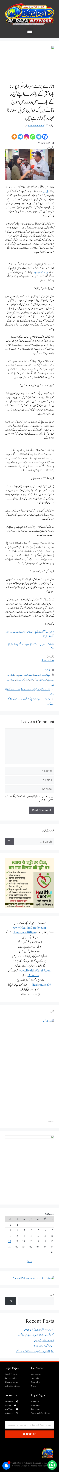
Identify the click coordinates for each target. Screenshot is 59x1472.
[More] (14, 137)
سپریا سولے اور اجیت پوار (41, 272)
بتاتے (26, 675)
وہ (50, 685)
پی (15, 675)
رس (52, 680)
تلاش (52, 1295)
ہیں (53, 685)
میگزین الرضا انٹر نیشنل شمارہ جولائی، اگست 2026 (39, 1330)
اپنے (48, 675)
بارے (37, 675)
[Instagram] (26, 137)
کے (20, 680)
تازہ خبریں (47, 670)
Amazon (33, 975)
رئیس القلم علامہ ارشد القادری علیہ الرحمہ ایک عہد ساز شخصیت (35, 1335)
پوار (18, 675)
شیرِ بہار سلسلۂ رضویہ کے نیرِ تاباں (44, 1340)
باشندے (31, 675)
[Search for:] (34, 842)
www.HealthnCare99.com (29, 928)
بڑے (22, 675)
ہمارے (9, 680)
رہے (49, 680)
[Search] (9, 842)
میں (14, 680)
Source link (48, 660)
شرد (35, 680)
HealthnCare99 (41, 985)
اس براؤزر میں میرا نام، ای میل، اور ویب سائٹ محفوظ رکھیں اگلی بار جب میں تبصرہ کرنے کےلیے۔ (28, 798)
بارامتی (41, 675)
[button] (29, 31)
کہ (23, 680)
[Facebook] (45, 137)
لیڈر (17, 680)
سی (38, 680)
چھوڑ (12, 675)
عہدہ (27, 680)
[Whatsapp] (32, 137)
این (45, 675)
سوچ (41, 680)
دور (9, 675)
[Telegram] (20, 137)
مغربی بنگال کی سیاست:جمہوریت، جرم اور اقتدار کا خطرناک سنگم (35, 1351)
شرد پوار (45, 191)
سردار (45, 680)
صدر (31, 680)
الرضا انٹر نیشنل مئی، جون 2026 (44, 1346)
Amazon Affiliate (24, 932)
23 (9, 1241)
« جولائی (29, 1261)
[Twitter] (39, 137)
